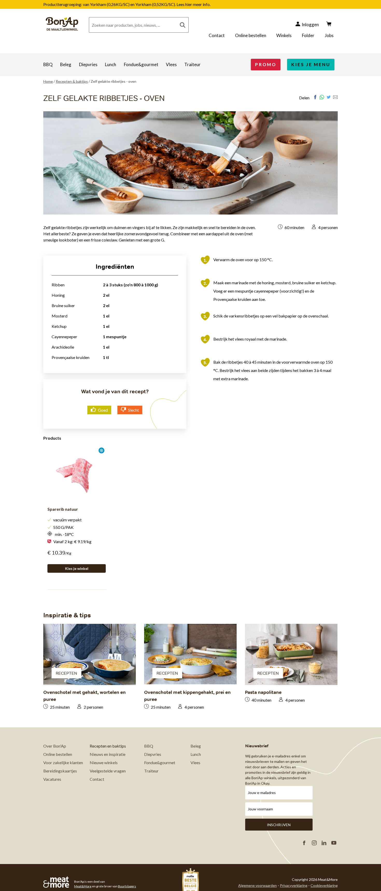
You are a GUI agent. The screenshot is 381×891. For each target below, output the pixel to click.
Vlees (171, 64)
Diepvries (88, 64)
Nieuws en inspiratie (107, 754)
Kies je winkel (76, 568)
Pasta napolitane (263, 692)
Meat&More (82, 886)
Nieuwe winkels (104, 762)
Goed (103, 409)
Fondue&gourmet (141, 64)
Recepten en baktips (108, 745)
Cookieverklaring (324, 885)
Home (48, 81)
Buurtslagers (127, 886)
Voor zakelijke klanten (63, 762)
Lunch (110, 64)
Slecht (133, 409)
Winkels (284, 35)
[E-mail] (335, 97)
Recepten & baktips (72, 81)
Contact (217, 35)
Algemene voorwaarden (257, 885)
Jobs (329, 35)
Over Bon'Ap (54, 745)
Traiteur (192, 64)
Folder (308, 35)
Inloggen (310, 24)
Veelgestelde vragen (108, 770)
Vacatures (52, 779)
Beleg (65, 64)
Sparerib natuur (62, 509)
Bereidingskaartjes (60, 770)
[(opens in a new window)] (315, 97)
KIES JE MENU (310, 64)
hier (189, 4)
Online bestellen (250, 35)
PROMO (265, 64)
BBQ (48, 64)
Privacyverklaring (293, 885)
